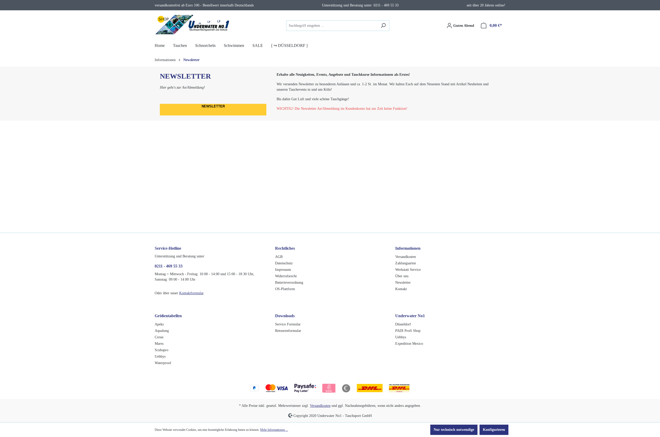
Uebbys (160, 356)
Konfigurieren (494, 430)
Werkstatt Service (408, 270)
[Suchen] (383, 25)
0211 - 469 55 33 (169, 266)
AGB (279, 257)
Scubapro (161, 350)
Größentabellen (168, 316)
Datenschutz (284, 263)
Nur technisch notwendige (454, 430)
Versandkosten (405, 257)
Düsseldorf (403, 324)
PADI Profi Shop (407, 331)
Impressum (283, 270)
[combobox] (331, 25)
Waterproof (163, 363)
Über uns (401, 276)
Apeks (159, 324)
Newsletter (403, 282)
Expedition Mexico (409, 344)
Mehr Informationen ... (274, 430)
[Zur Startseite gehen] (193, 24)
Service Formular (288, 324)
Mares (159, 344)
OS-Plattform (285, 289)
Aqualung (162, 331)
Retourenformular (288, 331)
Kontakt (401, 289)
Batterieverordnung (289, 282)
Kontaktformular (191, 293)
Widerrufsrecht (286, 276)
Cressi (159, 337)
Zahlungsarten (405, 263)
